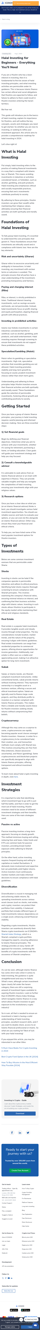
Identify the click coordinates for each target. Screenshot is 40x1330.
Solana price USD (27, 1257)
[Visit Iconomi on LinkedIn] (12, 1278)
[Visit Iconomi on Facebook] (6, 1278)
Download (20, 1113)
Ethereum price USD (28, 1241)
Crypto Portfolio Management (27, 1193)
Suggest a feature (7, 1215)
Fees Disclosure (26, 1218)
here (15, 776)
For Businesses (26, 1198)
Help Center (25, 1226)
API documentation (8, 1266)
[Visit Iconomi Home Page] (7, 3)
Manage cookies (10, 1327)
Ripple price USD (27, 1245)
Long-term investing (28, 1206)
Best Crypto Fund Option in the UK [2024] (19, 1056)
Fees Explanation (27, 1214)
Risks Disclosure (27, 1222)
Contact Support (7, 1203)
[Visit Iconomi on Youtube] (9, 1278)
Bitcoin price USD (27, 1237)
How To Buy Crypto (28, 1188)
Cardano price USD (27, 1253)
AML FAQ (5, 1249)
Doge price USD (27, 1249)
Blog (23, 1210)
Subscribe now (8, 1291)
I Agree (30, 1327)
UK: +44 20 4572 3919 (9, 1200)
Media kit (4, 1253)
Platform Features (27, 1202)
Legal (3, 1245)
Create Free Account (20, 1170)
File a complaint (6, 1211)
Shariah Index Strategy (11, 934)
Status (4, 1207)
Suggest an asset (7, 1219)
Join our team (6, 1241)
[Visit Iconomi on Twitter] (3, 1278)
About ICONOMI (7, 1237)
